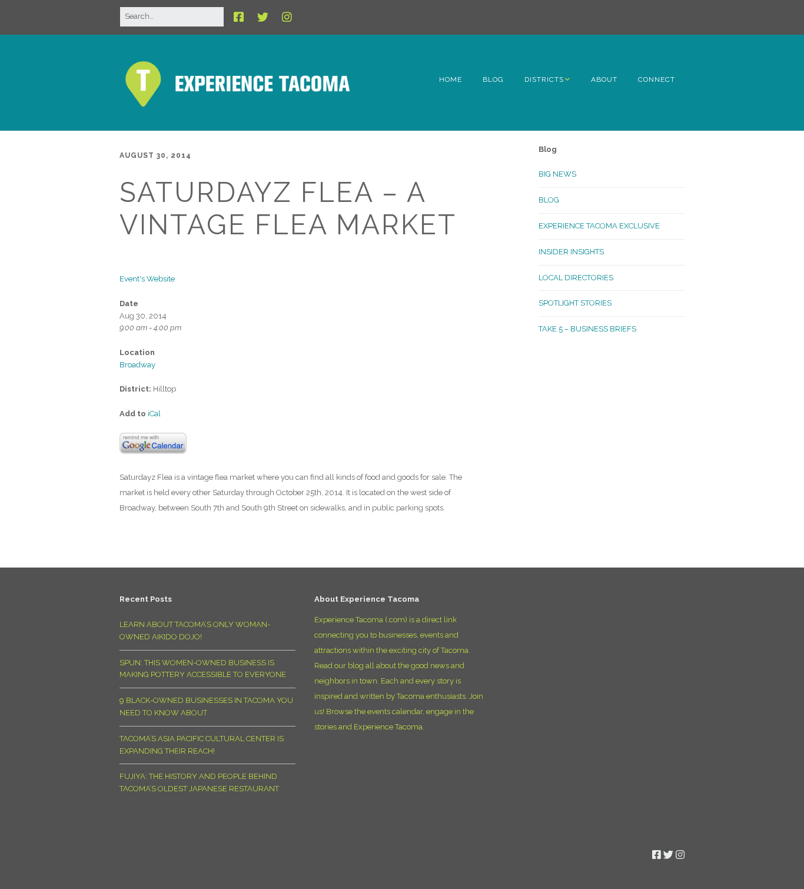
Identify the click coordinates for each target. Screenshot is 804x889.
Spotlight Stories (575, 302)
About (604, 79)
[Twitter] (262, 17)
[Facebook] (242, 17)
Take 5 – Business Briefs (587, 328)
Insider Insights (571, 251)
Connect (656, 79)
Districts (544, 79)
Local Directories (576, 277)
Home (450, 79)
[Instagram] (287, 17)
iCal (154, 413)
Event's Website (147, 278)
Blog (493, 79)
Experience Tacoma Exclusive (599, 225)
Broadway (137, 364)
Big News (557, 174)
